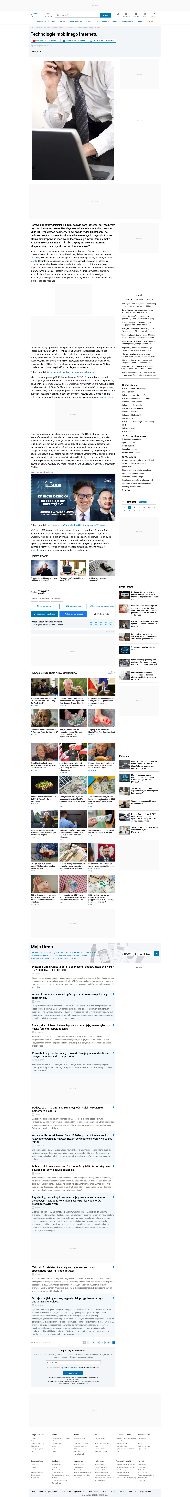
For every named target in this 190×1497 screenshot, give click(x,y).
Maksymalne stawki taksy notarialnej (136, 483)
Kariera (105, 1491)
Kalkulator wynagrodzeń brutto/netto (136, 398)
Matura (54, 1478)
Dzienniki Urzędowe (80, 1470)
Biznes (62, 21)
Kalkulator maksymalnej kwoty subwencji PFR (138, 423)
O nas (33, 1491)
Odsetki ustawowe (122, 1475)
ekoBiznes (35, 958)
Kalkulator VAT (128, 418)
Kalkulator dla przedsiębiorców (134, 395)
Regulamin (93, 1491)
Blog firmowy (71, 28)
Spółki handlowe (128, 442)
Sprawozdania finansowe (125, 1449)
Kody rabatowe (143, 1470)
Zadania (33, 1470)
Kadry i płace (35, 1475)
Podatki (85, 955)
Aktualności (35, 952)
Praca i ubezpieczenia (62, 955)
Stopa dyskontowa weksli (132, 487)
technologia (36, 550)
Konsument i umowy (81, 1443)
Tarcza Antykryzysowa (60, 958)
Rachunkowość (36, 1441)
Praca (76, 1449)
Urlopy (54, 1446)
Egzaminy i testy (57, 1472)
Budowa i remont (144, 1446)
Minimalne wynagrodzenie (125, 1467)
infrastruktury (106, 397)
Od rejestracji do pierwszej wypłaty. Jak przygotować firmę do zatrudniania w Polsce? (136, 361)
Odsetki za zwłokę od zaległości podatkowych (134, 465)
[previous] (84, 1342)
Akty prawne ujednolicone (82, 1475)
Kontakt (122, 1491)
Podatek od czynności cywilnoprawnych (137, 480)
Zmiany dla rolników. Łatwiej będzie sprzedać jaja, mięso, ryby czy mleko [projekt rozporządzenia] (138, 317)
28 (144, 508)
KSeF (151, 21)
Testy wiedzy (56, 1483)
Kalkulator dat (127, 431)
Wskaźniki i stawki (123, 1461)
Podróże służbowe (122, 1472)
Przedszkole (56, 1464)
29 (149, 508)
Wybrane (150, 299)
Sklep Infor (77, 1451)
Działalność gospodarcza (132, 439)
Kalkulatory (131, 385)
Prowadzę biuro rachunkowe (126, 1441)
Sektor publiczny (75, 21)
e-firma (34, 599)
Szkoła (54, 1467)
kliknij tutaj (85, 1383)
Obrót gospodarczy (37, 1443)
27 (139, 508)
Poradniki (45, 958)
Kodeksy (76, 1478)
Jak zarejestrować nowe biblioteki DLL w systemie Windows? (76, 525)
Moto (115, 21)
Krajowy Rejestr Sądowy (131, 452)
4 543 (107, 1342)
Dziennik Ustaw (79, 1464)
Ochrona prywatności (48, 1491)
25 (129, 508)
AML (118, 1451)
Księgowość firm (37, 1435)
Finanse (77, 952)
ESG (74, 958)
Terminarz (131, 501)
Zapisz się (73, 1373)
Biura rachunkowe (123, 1435)
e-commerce (57, 599)
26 (134, 508)
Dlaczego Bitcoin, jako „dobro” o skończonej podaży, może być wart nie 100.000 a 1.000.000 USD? (138, 305)
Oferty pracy (142, 1480)
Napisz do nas (75, 606)
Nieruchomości (127, 21)
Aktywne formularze (136, 436)
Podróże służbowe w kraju (132, 477)
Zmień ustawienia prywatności (72, 1491)
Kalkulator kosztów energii (132, 408)
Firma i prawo (126, 586)
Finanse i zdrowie (101, 1451)
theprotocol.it (142, 1478)
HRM (54, 1451)
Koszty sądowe (128, 446)
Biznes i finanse (100, 1438)
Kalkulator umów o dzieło (132, 405)
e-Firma (61, 28)
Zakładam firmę (49, 952)
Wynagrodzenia (57, 1441)
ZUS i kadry (35, 1446)
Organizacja (35, 1464)
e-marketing (44, 599)
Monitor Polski (78, 1467)
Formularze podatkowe (146, 1475)
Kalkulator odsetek (101, 1472)
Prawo (88, 21)
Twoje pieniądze (102, 21)
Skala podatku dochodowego (126, 1478)
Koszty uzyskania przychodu (133, 473)
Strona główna (36, 28)
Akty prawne (78, 1461)
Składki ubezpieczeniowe (125, 1470)
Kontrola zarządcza (129, 449)
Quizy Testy (126, 490)
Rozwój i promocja (37, 1472)
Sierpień (143, 501)
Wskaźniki (130, 456)
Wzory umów (142, 1472)
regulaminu (73, 1367)
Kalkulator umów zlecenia (132, 402)
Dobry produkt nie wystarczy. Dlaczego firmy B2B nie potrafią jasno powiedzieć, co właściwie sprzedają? (138, 342)
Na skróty (141, 1461)
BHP (53, 1449)
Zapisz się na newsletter (104, 606)
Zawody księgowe (37, 1449)
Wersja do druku (46, 606)
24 (125, 508)
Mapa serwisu (145, 1491)
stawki (34, 261)
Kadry (53, 21)
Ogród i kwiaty (143, 1449)
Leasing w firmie (89, 952)
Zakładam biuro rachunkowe (126, 1438)
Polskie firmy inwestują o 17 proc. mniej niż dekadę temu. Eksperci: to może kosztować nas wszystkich (138, 374)
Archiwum (141, 1467)
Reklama (132, 1491)
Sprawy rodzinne (79, 1438)
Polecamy (124, 755)
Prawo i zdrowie (79, 1454)
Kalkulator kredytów (130, 412)
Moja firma (46, 28)
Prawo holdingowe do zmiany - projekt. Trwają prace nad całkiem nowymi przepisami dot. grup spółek (136, 324)
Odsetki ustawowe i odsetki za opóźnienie (138, 460)
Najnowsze (139, 299)
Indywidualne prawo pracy (61, 1438)
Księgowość (41, 21)
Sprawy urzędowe (80, 1446)
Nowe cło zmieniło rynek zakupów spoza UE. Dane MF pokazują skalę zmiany (137, 311)
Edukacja (140, 21)
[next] (113, 1342)
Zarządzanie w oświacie (60, 1475)
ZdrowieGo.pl (142, 1464)
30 (154, 508)
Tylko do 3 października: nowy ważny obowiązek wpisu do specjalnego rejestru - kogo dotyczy (138, 355)
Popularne (128, 299)
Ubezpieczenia (57, 1443)
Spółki (60, 952)
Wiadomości (142, 1438)
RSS (113, 1491)
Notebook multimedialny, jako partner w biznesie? (71, 372)
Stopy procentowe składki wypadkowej (137, 470)
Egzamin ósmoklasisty (60, 1480)
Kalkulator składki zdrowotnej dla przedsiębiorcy (135, 390)
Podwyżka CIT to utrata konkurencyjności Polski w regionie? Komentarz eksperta (137, 330)
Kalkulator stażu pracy (102, 1475)
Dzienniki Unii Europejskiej (83, 1472)
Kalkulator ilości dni (129, 428)
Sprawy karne (78, 1441)
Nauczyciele (56, 1470)
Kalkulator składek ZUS (131, 415)
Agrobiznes (94, 955)
